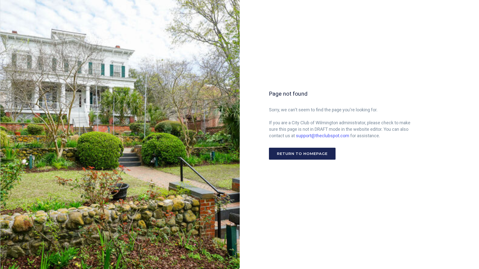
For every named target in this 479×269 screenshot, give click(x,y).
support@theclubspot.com (322, 135)
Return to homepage (302, 153)
